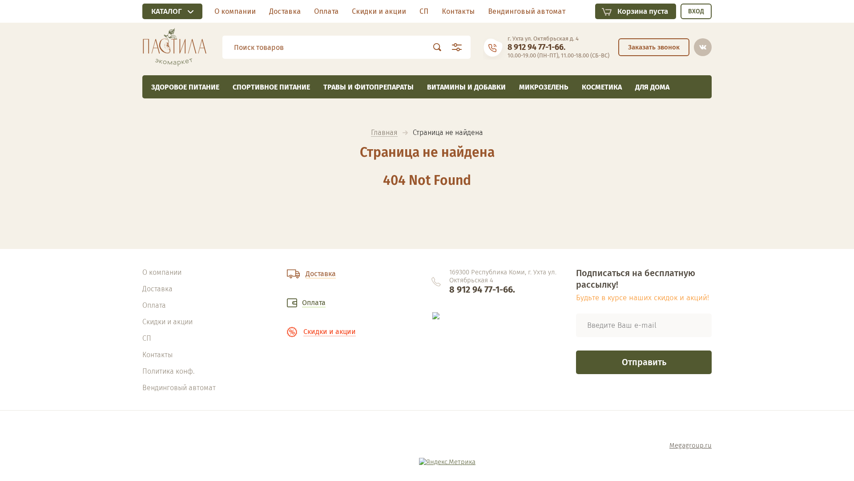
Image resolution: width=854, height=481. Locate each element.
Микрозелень (543, 87)
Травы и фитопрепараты (368, 87)
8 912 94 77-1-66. (536, 47)
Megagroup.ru (690, 445)
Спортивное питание (271, 87)
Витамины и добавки (466, 87)
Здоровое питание (185, 87)
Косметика (602, 87)
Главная (384, 133)
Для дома (652, 87)
